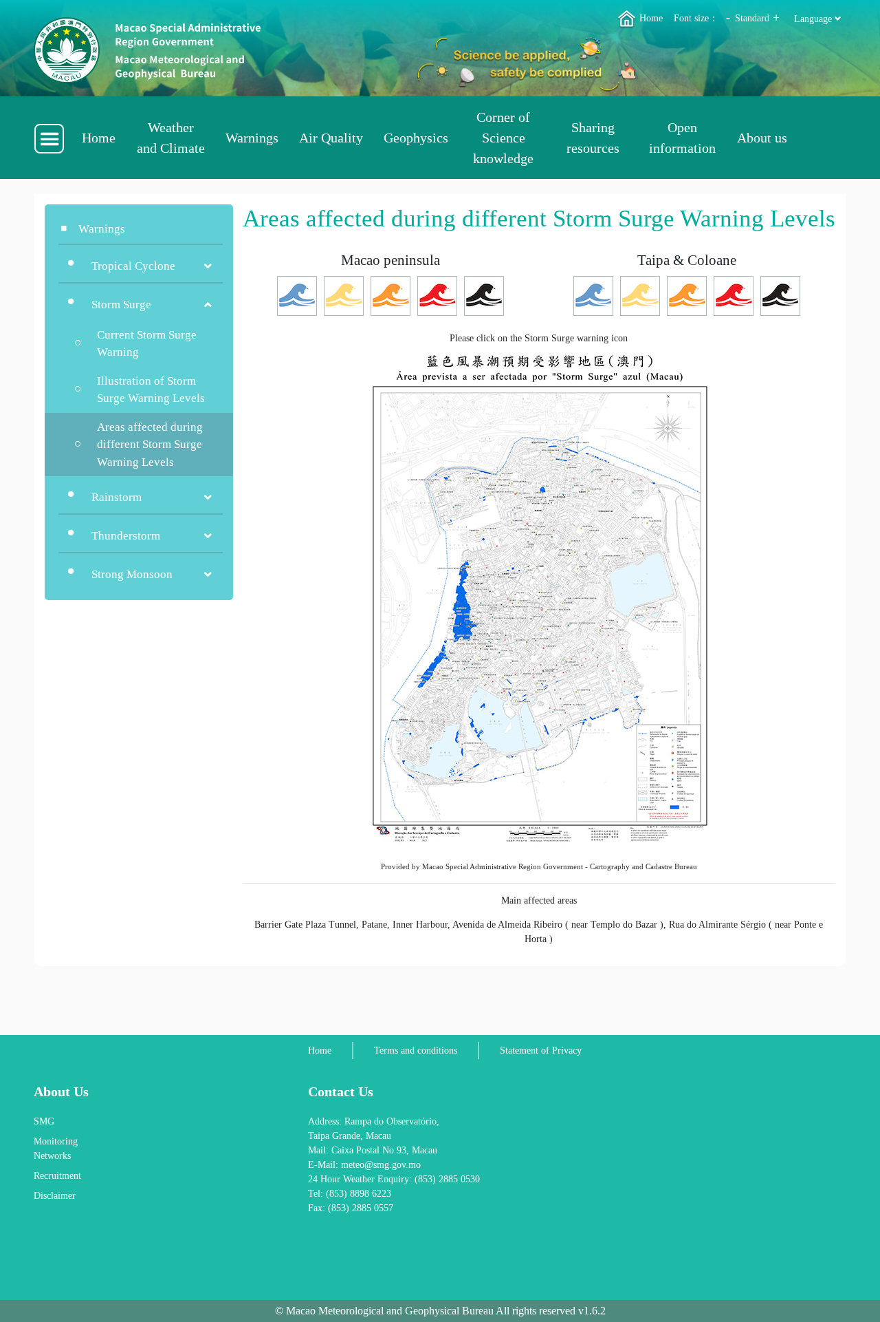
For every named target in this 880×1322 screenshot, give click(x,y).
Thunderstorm (125, 535)
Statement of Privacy (541, 1050)
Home (650, 18)
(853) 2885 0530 (447, 1179)
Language (814, 19)
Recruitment (57, 1176)
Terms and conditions (415, 1050)
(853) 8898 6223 (358, 1193)
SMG (44, 1121)
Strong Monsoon (132, 574)
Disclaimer (55, 1196)
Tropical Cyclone (133, 266)
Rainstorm (116, 497)
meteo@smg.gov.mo (381, 1165)
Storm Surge (121, 304)
